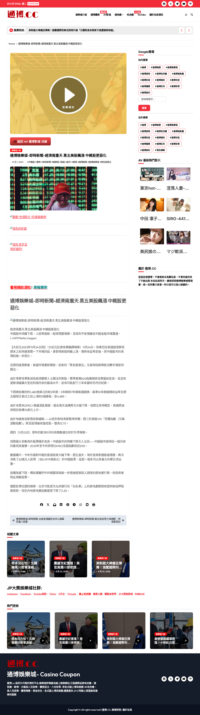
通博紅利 (161, 86)
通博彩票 (175, 86)
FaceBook (25, 593)
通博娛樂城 (94, 162)
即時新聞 (47, 162)
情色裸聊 (161, 150)
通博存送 (175, 80)
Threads (71, 593)
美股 (63, 162)
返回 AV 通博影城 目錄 (32, 141)
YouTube (141, 14)
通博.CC (106, 709)
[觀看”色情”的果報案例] (68, 217)
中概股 (32, 162)
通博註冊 (146, 80)
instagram (12, 593)
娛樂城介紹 (81, 14)
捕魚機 (118, 14)
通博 (75, 162)
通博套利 (146, 92)
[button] (189, 30)
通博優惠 (146, 86)
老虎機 (131, 13)
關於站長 (127, 709)
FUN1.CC (140, 593)
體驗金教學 (110, 593)
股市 (69, 162)
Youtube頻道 (40, 593)
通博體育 (96, 13)
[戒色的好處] (68, 228)
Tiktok (52, 593)
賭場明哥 (116, 709)
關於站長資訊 (156, 14)
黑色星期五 (106, 162)
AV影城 (107, 14)
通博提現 (146, 73)
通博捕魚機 (178, 73)
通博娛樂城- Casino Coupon (43, 674)
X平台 (61, 593)
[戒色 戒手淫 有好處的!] (68, 260)
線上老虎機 (85, 593)
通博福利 (161, 80)
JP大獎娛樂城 (125, 593)
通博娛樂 (83, 162)
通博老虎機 (162, 73)
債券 (39, 162)
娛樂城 (56, 162)
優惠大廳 (97, 593)
